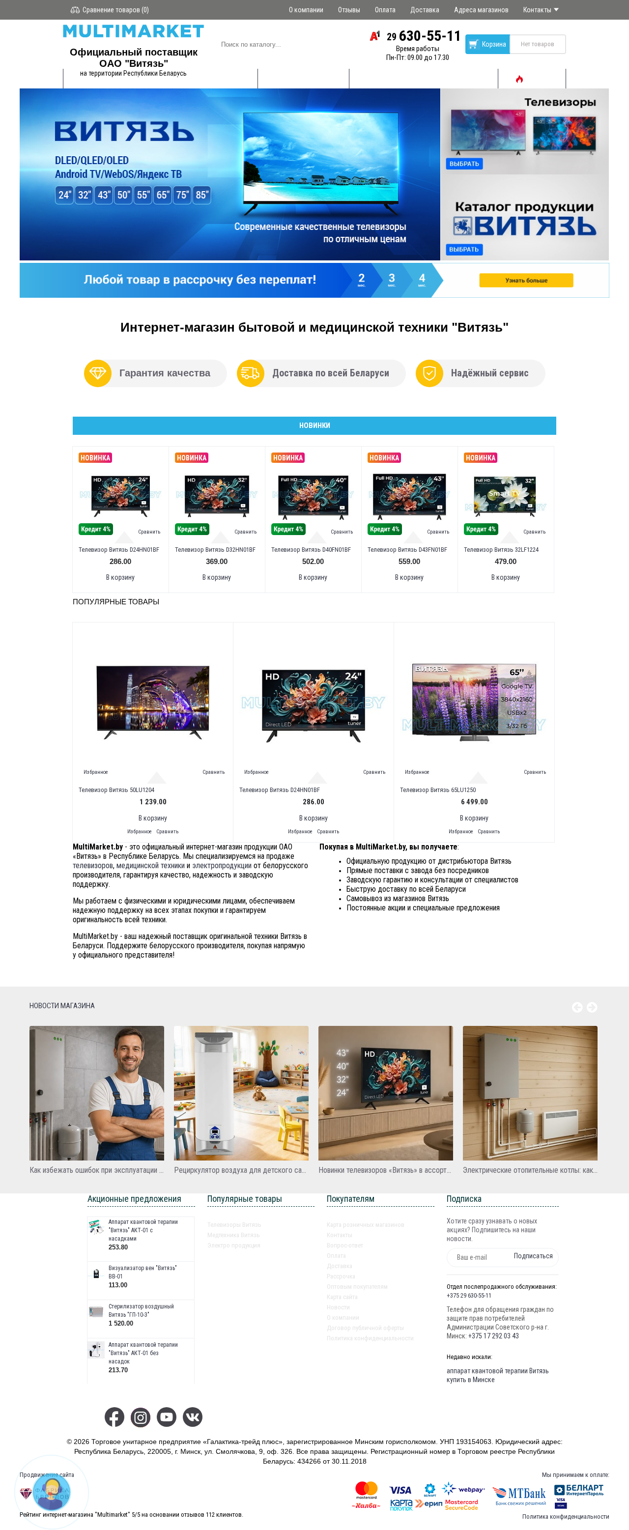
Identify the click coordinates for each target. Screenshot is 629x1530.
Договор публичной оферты (365, 1328)
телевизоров (93, 865)
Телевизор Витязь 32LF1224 (501, 549)
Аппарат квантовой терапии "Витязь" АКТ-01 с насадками (143, 1230)
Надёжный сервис (490, 373)
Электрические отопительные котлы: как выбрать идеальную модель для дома (530, 1170)
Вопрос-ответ (345, 1245)
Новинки (314, 425)
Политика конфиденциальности (370, 1338)
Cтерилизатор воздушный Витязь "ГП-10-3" (141, 1310)
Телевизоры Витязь (234, 1224)
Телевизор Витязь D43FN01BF (407, 549)
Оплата (336, 1255)
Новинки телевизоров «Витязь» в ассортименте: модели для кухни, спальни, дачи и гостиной (385, 1170)
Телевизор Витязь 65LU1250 (438, 789)
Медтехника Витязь (233, 1235)
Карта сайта (342, 1297)
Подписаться (533, 1256)
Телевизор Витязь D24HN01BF (119, 549)
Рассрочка (341, 1276)
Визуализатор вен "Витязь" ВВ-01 (143, 1272)
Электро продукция (233, 1245)
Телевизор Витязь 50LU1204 (116, 789)
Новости (338, 1307)
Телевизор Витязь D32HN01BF (215, 549)
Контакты (339, 1235)
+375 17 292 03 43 (493, 1336)
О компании (343, 1317)
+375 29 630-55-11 (469, 1295)
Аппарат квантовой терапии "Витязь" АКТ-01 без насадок (143, 1353)
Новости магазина (62, 1005)
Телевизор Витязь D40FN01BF (311, 549)
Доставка (339, 1266)
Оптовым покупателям (357, 1286)
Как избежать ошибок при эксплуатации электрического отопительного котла (96, 1170)
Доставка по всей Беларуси (330, 373)
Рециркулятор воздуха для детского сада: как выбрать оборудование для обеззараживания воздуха (241, 1170)
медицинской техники (150, 865)
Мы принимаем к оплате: (575, 1474)
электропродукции (222, 865)
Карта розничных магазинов (365, 1224)
